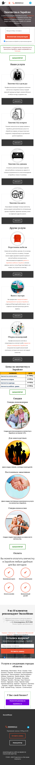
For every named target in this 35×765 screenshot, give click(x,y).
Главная (4, 633)
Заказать (17, 101)
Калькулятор (17, 58)
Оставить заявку (17, 736)
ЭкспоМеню (7, 715)
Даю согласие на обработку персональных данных (18, 41)
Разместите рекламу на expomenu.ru (17, 702)
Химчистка (12, 633)
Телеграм (17, 51)
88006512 (19, 3)
